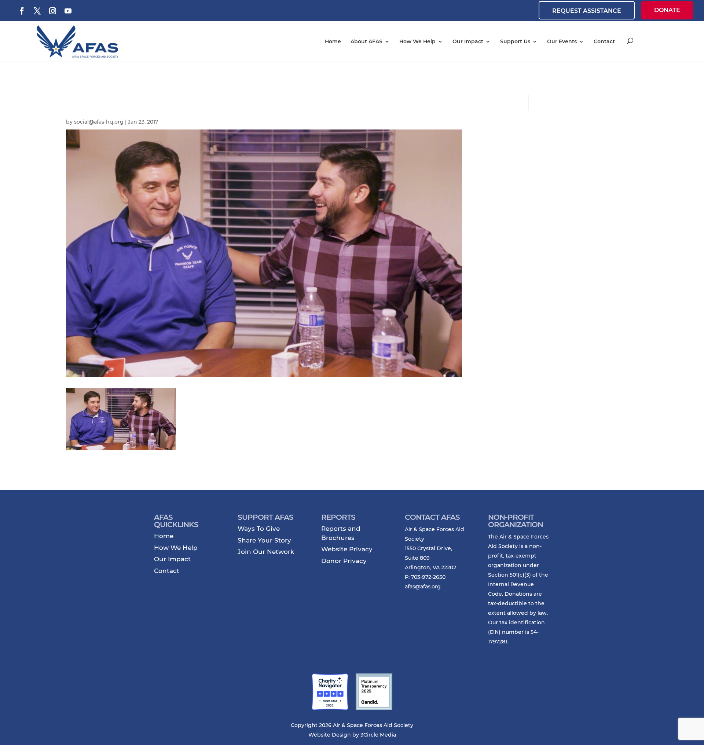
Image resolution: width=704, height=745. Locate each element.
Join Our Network (266, 551)
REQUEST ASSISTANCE (586, 10)
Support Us (515, 41)
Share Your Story (264, 540)
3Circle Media (378, 734)
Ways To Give (259, 528)
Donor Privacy (344, 561)
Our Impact (467, 41)
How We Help (417, 41)
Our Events (562, 41)
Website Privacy (347, 549)
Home (333, 41)
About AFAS (366, 41)
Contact (604, 41)
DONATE (667, 10)
